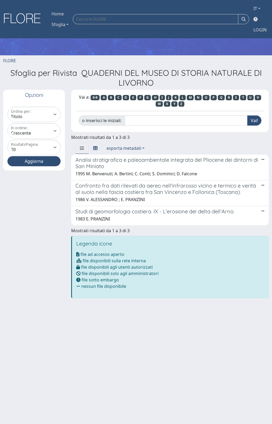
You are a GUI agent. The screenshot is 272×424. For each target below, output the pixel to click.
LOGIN (260, 30)
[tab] (82, 148)
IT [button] (255, 8)
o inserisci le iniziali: (101, 120)
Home (58, 14)
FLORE (9, 61)
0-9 (95, 97)
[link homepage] (24, 19)
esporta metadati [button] (124, 148)
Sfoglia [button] (58, 24)
